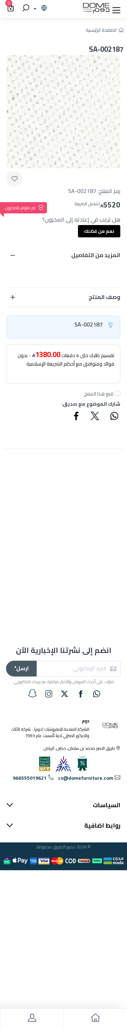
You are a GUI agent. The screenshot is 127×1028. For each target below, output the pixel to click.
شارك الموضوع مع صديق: (90, 404)
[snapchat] (32, 693)
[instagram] (48, 693)
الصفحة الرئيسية (101, 30)
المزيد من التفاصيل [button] (95, 255)
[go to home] (95, 1019)
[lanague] (39, 8)
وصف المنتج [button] (104, 297)
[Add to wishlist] (14, 179)
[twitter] (64, 693)
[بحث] (25, 8)
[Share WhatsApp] (114, 417)
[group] (63, 111)
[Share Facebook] (76, 417)
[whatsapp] (96, 693)
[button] (116, 8)
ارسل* (21, 668)
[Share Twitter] (95, 417)
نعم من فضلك (99, 231)
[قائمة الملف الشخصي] (32, 1019)
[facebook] (80, 693)
